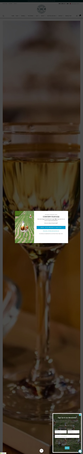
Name (56, 429)
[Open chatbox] (80, 451)
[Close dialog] (80, 415)
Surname (70, 429)
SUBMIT (67, 447)
